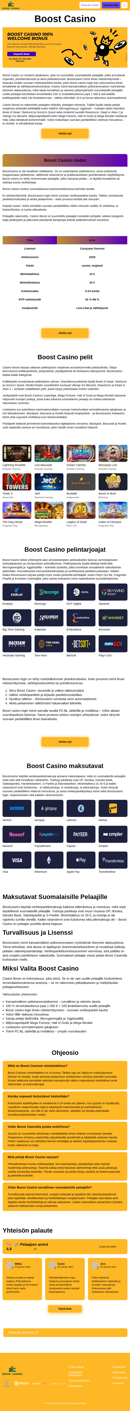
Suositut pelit (15, 436)
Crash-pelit (78, 436)
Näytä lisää (65, 1308)
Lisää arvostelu (107, 1246)
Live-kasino (47, 436)
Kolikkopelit (110, 436)
